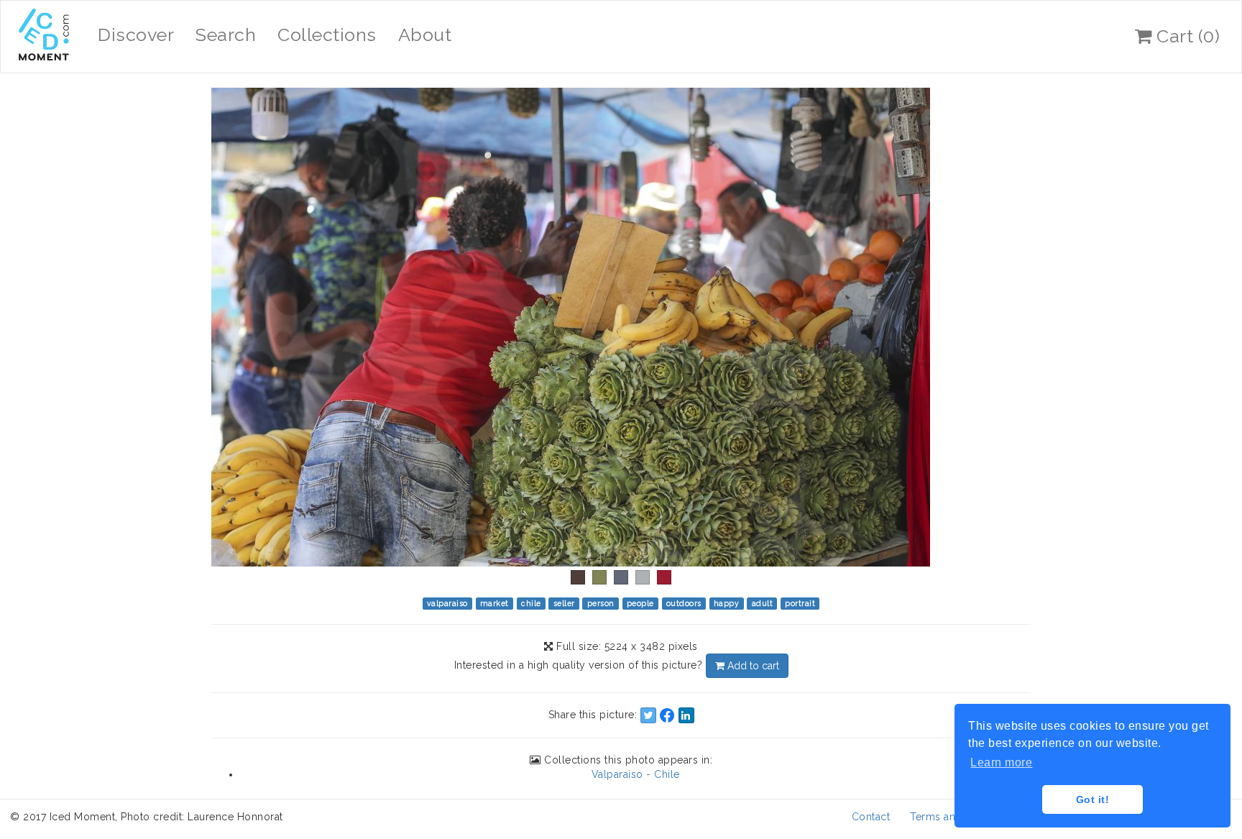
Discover (136, 34)
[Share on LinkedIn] (686, 715)
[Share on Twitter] (648, 715)
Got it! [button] (1093, 799)
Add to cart (751, 665)
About (425, 34)
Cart (1186, 36)
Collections (327, 34)
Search (226, 34)
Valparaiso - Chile (636, 774)
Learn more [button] (1001, 762)
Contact (871, 816)
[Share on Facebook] (667, 715)
